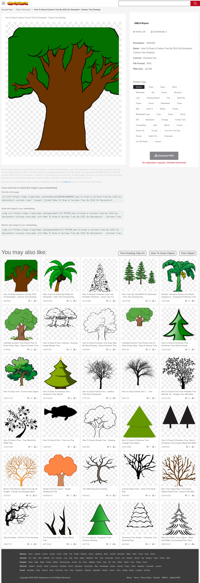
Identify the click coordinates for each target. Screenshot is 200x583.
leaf (138, 98)
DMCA (164, 577)
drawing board (153, 98)
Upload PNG (175, 577)
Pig (142, 558)
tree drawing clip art (132, 253)
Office (133, 566)
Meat (71, 570)
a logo (155, 130)
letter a (149, 109)
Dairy (38, 570)
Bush (134, 554)
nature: (23, 554)
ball (137, 109)
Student (32, 566)
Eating (125, 570)
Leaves (45, 554)
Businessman (65, 562)
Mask (31, 562)
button (162, 109)
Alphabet (141, 566)
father (119, 562)
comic (151, 103)
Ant (30, 558)
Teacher (39, 566)
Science (120, 566)
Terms (136, 577)
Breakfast (30, 570)
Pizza (119, 570)
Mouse (136, 558)
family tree (180, 120)
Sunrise (113, 554)
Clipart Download (23, 9)
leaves (158, 141)
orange (164, 120)
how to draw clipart (163, 253)
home (99, 562)
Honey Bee (109, 558)
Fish (96, 558)
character (168, 136)
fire (168, 98)
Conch (59, 554)
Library (112, 566)
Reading (63, 566)
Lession (158, 566)
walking (92, 562)
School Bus (88, 566)
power (164, 92)
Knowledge (104, 566)
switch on (153, 136)
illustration (150, 120)
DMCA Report (141, 23)
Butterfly (46, 558)
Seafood (88, 570)
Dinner (112, 570)
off (137, 120)
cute (159, 114)
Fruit (66, 570)
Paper (127, 566)
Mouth (126, 562)
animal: (23, 558)
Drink (51, 570)
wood (182, 114)
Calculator (150, 566)
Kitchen (105, 570)
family (48, 562)
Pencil (70, 566)
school (139, 87)
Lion (123, 558)
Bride (42, 562)
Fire (70, 554)
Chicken (59, 558)
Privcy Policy (146, 577)
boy (114, 562)
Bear (35, 558)
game (170, 114)
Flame (76, 554)
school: (23, 566)
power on (140, 130)
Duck (76, 558)
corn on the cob (172, 130)
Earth (65, 554)
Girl (109, 562)
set (153, 92)
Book (46, 566)
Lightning (98, 554)
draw (151, 87)
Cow (65, 558)
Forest (152, 554)
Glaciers (84, 554)
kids (155, 125)
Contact (156, 577)
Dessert (45, 570)
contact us (66, 182)
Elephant (89, 558)
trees (179, 103)
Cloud (140, 554)
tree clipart (187, 253)
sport (162, 87)
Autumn (37, 554)
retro (174, 87)
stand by (181, 98)
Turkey (162, 558)
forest (179, 125)
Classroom (54, 566)
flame (138, 103)
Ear (80, 562)
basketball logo (143, 114)
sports (167, 125)
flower (175, 109)
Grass (91, 554)
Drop (146, 554)
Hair (104, 562)
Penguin (149, 558)
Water (128, 554)
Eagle (82, 558)
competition (141, 125)
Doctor (74, 562)
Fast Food (59, 570)
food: (22, 570)
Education (78, 566)
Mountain (121, 554)
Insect (117, 558)
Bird (40, 558)
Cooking (139, 570)
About (129, 577)
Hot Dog (147, 570)
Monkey (130, 558)
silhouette (140, 92)
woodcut (178, 92)
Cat (52, 558)
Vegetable (96, 570)
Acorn (30, 554)
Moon (106, 554)
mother (55, 562)
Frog (101, 558)
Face (132, 562)
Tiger (156, 558)
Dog (70, 558)
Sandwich (79, 570)
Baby (36, 562)
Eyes (85, 562)
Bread (131, 570)
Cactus (52, 554)
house (138, 136)
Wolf (168, 558)
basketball (165, 103)
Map (96, 566)
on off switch (142, 141)
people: (23, 562)
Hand (145, 562)
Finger (138, 562)
